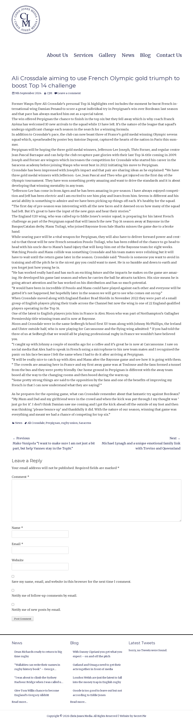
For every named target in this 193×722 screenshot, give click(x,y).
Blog (145, 55)
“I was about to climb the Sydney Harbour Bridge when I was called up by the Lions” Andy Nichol (38, 680)
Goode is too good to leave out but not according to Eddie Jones (97, 693)
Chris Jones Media (81, 716)
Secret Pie (140, 716)
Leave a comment (69, 93)
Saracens (85, 423)
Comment (20, 477)
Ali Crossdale (36, 423)
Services (83, 55)
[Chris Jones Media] (26, 20)
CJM (49, 93)
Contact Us (169, 55)
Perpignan (53, 423)
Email (17, 544)
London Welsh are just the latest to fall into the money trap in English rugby (97, 680)
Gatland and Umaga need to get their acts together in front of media (97, 667)
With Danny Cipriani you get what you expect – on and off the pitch (97, 654)
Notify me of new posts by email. (36, 610)
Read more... (20, 702)
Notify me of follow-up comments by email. (44, 595)
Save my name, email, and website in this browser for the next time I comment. (71, 581)
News (128, 55)
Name (17, 528)
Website (18, 560)
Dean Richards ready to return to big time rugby (38, 654)
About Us (57, 55)
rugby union (69, 423)
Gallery (107, 55)
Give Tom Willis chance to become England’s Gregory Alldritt (36, 693)
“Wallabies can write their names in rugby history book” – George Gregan (37, 667)
